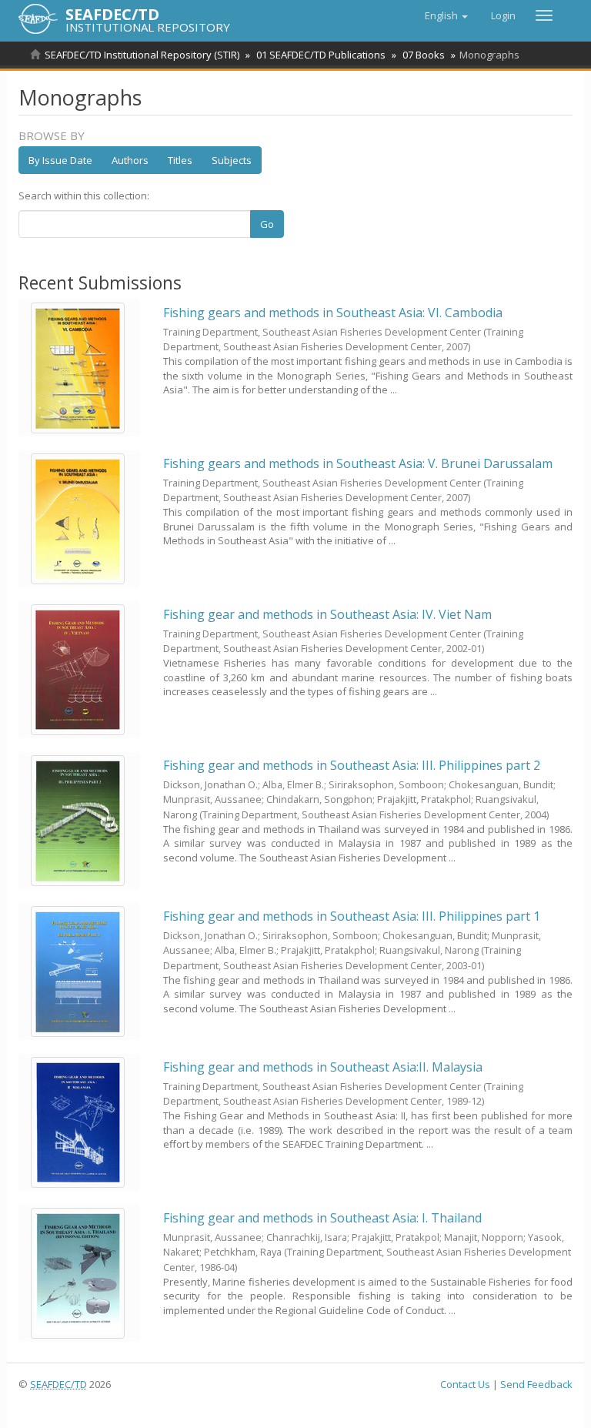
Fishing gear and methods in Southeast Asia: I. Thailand (322, 1217)
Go (267, 224)
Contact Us (465, 1384)
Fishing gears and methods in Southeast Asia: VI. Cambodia (333, 312)
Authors (130, 160)
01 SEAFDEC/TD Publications (321, 55)
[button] (446, 15)
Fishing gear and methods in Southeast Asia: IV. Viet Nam (327, 614)
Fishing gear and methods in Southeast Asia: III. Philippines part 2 (351, 765)
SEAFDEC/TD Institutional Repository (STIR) (142, 55)
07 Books (423, 55)
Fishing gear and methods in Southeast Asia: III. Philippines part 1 (351, 916)
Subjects (232, 160)
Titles (180, 160)
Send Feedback (536, 1384)
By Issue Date (60, 160)
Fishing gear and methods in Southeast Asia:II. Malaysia (322, 1066)
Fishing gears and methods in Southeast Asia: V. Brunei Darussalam (358, 463)
